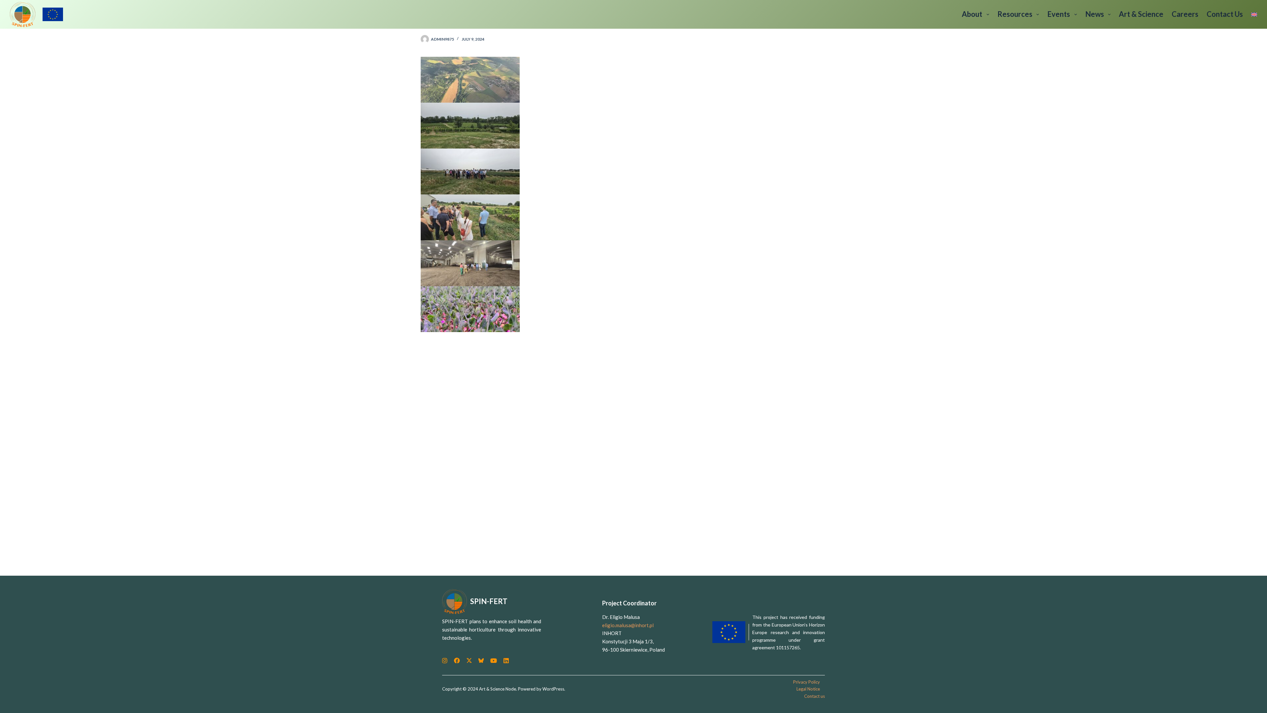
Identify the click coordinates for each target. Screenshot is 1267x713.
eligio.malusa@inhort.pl (628, 625)
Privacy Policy (806, 682)
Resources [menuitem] (1014, 14)
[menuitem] (1252, 14)
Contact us (814, 696)
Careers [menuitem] (1185, 14)
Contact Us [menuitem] (1225, 14)
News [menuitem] (1094, 14)
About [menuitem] (972, 14)
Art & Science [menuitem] (1141, 14)
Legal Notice (808, 689)
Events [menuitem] (1058, 14)
